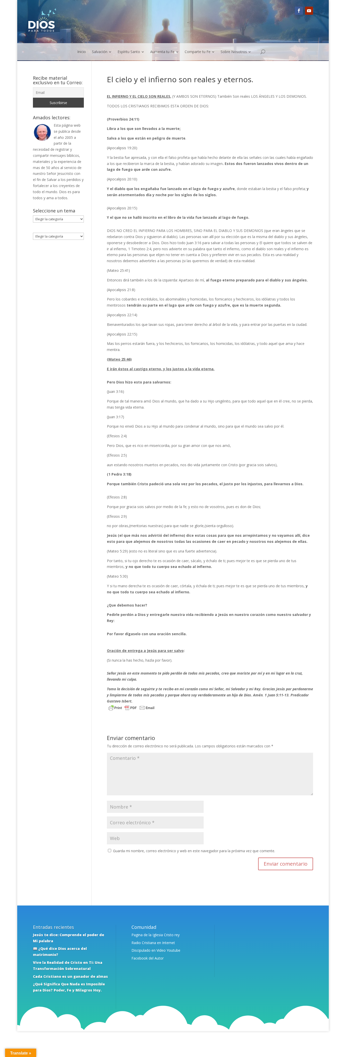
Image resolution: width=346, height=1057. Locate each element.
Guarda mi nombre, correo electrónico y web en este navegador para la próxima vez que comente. (194, 850)
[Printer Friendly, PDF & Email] (131, 708)
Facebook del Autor (147, 958)
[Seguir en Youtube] (309, 11)
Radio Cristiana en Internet (153, 942)
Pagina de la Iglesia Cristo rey (155, 934)
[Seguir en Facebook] (299, 11)
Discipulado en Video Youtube (155, 950)
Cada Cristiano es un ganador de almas (70, 976)
